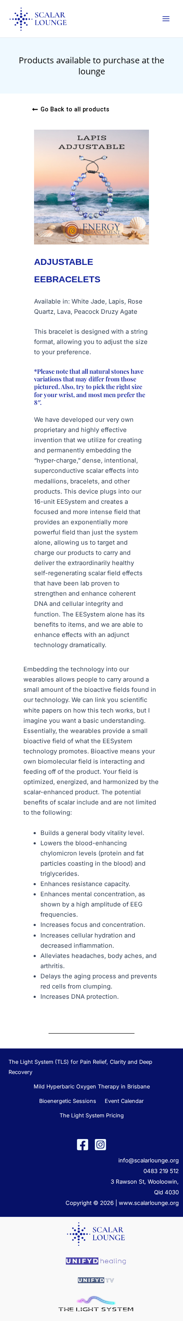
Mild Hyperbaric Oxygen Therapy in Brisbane (92, 1086)
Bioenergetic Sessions (67, 1101)
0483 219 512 (161, 1171)
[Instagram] (100, 1144)
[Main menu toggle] (165, 18)
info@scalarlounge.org (148, 1160)
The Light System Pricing (92, 1115)
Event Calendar (124, 1101)
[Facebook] (82, 1144)
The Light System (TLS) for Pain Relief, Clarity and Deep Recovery (80, 1067)
